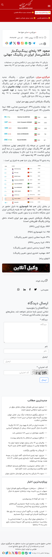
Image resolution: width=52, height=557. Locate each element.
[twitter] (35, 289)
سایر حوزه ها (23, 32)
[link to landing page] (26, 4)
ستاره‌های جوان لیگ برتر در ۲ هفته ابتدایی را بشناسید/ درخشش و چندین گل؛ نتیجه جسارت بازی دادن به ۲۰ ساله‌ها (26, 522)
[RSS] (10, 554)
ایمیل (45, 356)
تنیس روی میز (34, 80)
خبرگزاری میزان (43, 77)
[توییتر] (14, 44)
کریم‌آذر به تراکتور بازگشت (33, 450)
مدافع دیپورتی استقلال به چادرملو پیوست (27, 438)
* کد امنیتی (42, 367)
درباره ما (34, 553)
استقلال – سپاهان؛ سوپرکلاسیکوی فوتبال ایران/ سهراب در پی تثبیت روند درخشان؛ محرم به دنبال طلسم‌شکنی (26, 491)
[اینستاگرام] (18, 44)
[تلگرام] (34, 44)
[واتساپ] (26, 44)
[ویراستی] (10, 44)
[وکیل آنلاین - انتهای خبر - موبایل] (26, 268)
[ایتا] (22, 44)
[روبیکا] (6, 44)
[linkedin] (24, 289)
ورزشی (32, 32)
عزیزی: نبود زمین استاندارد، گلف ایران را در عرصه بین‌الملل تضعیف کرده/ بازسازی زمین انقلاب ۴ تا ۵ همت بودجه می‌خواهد (26, 458)
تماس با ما (40, 553)
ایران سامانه (20, 549)
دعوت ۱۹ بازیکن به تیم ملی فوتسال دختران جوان (24, 473)
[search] (2, 5)
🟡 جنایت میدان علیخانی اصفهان (25, 18)
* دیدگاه (44, 319)
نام (46, 346)
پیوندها (47, 553)
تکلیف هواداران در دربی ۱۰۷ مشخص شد (28, 433)
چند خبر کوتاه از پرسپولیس (33, 499)
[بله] (30, 44)
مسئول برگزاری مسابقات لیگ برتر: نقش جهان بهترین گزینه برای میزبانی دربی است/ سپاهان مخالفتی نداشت (27, 418)
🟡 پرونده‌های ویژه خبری (42, 13)
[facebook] (30, 289)
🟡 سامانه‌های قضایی (43, 18)
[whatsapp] (18, 289)
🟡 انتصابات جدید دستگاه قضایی (24, 13)
